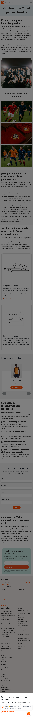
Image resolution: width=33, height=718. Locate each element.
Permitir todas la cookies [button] (8, 711)
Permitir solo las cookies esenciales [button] (11, 715)
